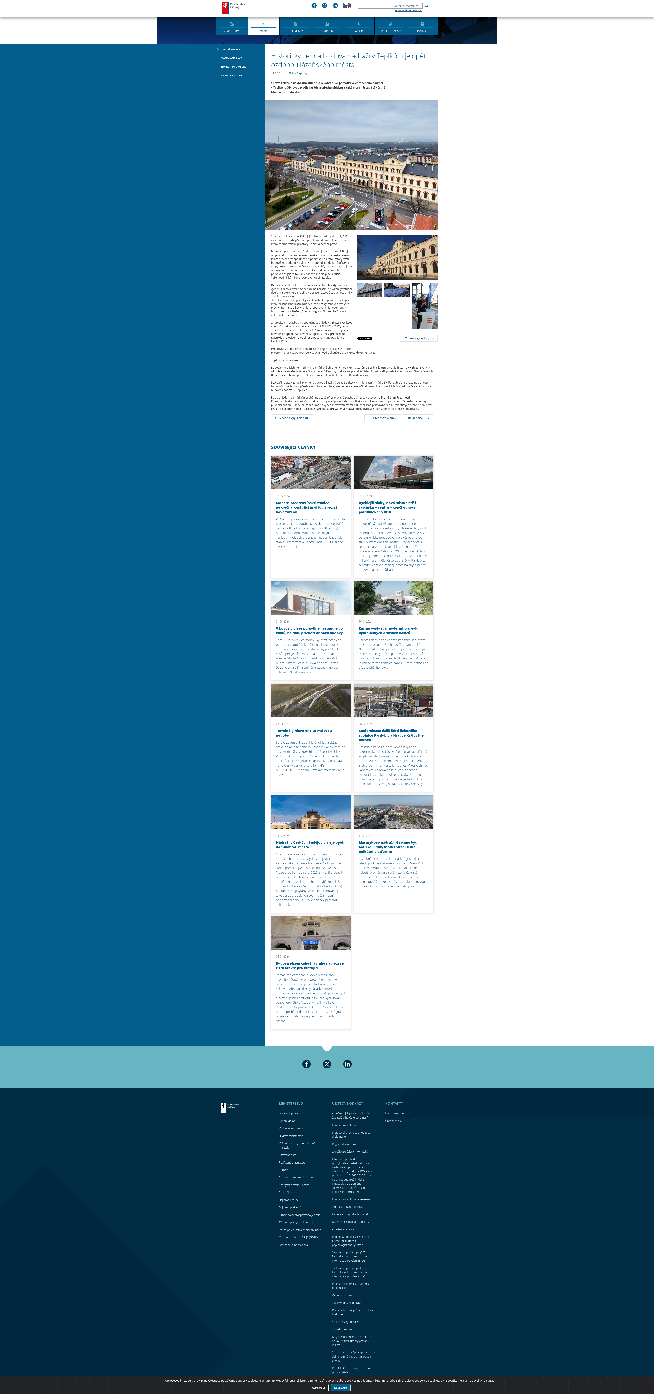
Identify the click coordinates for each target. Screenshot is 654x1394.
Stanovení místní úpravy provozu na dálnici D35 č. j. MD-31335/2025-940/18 (353, 1357)
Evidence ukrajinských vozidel (350, 1214)
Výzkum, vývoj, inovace (345, 1322)
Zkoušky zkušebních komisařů (350, 1151)
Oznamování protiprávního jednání (300, 1215)
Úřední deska (287, 1121)
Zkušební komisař (342, 1329)
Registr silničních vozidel (347, 1144)
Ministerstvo (231, 31)
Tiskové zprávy (230, 49)
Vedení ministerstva (291, 1128)
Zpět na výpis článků (294, 418)
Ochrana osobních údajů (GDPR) (298, 1237)
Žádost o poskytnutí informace (297, 1222)
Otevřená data (287, 1155)
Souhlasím (340, 1387)
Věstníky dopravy (342, 1295)
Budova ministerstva (291, 1136)
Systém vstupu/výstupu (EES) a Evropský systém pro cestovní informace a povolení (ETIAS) (350, 1256)
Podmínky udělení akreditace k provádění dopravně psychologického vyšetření (350, 1241)
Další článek (416, 418)
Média (263, 31)
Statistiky (327, 31)
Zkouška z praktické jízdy (347, 1207)
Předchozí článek (384, 418)
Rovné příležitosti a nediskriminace (300, 1230)
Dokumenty (295, 31)
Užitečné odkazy (390, 31)
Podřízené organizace (292, 1162)
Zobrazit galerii (417, 338)
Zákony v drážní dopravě (346, 1303)
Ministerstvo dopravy (234, 8)
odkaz (393, 1380)
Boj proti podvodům (291, 1207)
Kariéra (358, 31)
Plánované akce (231, 58)
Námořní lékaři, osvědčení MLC (351, 1222)
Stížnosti (284, 1170)
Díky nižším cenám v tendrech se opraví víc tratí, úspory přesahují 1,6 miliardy (353, 1341)
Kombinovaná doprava (345, 1125)
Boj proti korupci (289, 1200)
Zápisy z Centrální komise (294, 1185)
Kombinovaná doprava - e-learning (352, 1199)
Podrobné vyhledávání (408, 10)
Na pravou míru (231, 75)
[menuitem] (232, 26)
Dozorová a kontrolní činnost (296, 1177)
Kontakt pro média (233, 66)
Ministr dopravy (288, 1113)
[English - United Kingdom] (347, 7)
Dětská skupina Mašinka (293, 1245)
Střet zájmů (286, 1192)
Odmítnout (318, 1387)
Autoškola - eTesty (343, 1229)
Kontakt (421, 31)
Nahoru (327, 1048)
